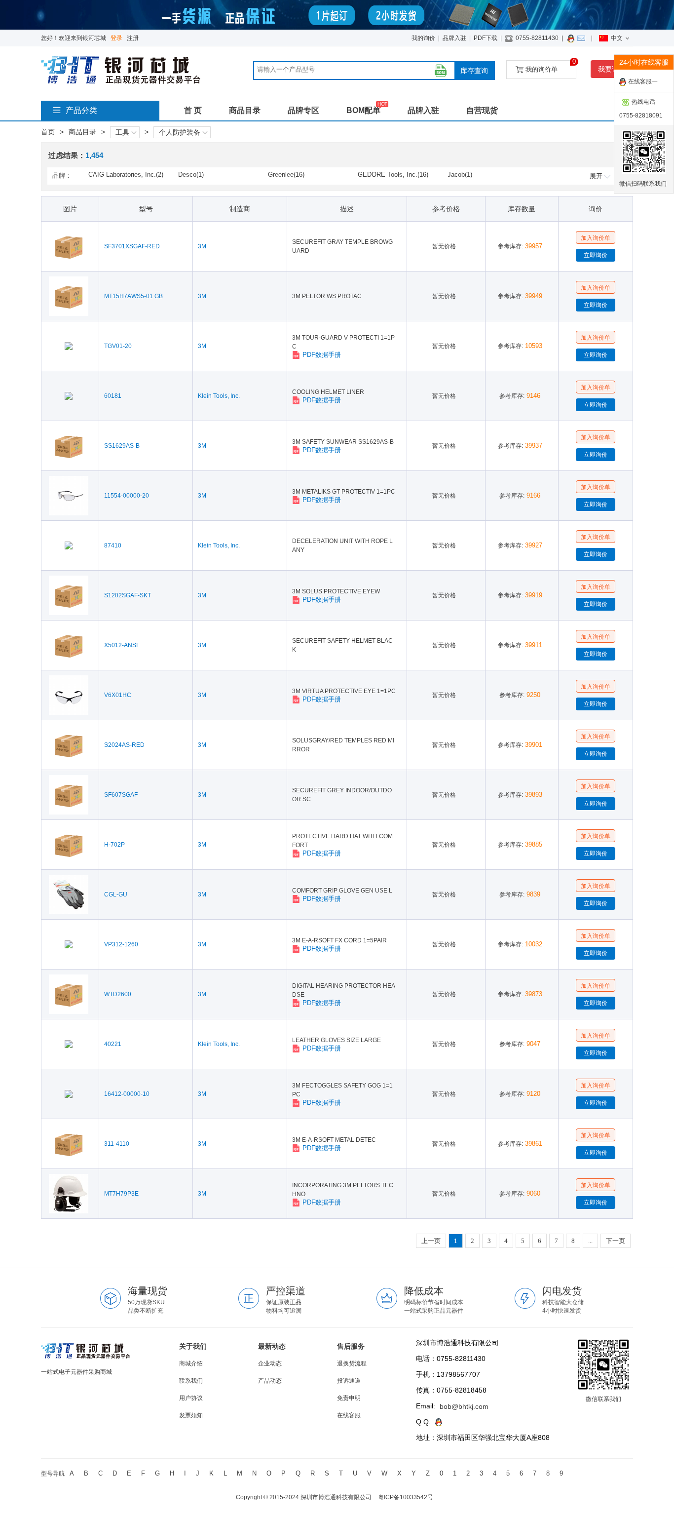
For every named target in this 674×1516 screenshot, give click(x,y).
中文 (617, 38)
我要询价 (612, 69)
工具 (122, 132)
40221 (112, 1044)
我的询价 (423, 38)
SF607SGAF (121, 794)
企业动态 (270, 1363)
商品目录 (245, 110)
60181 (112, 395)
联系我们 (191, 1380)
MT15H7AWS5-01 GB (133, 296)
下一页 (615, 1240)
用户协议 (191, 1398)
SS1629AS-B (122, 445)
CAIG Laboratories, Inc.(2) (125, 174)
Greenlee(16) (286, 174)
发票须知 (191, 1415)
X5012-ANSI (121, 645)
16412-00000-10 (127, 1093)
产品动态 (270, 1380)
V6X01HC (117, 695)
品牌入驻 (454, 38)
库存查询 (474, 71)
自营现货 (482, 110)
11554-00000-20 (126, 495)
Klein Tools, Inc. (219, 395)
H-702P (114, 844)
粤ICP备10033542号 (405, 1497)
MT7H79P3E (121, 1193)
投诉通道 (349, 1380)
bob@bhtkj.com (464, 1406)
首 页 (193, 110)
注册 (133, 38)
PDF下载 (485, 38)
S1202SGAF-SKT (127, 595)
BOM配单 (363, 110)
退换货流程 (352, 1363)
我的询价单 (550, 66)
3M (202, 246)
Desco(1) (191, 174)
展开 (596, 176)
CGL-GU (115, 894)
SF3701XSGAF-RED (132, 246)
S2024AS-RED (124, 744)
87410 (112, 545)
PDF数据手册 (321, 354)
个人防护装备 (179, 132)
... (590, 1240)
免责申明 (349, 1398)
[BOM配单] (441, 70)
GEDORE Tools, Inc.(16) (393, 174)
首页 (48, 132)
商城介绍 (191, 1363)
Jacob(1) (460, 174)
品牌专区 (303, 110)
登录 (116, 38)
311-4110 (116, 1143)
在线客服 (349, 1415)
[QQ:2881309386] (572, 38)
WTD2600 (117, 994)
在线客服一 (643, 81)
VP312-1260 (121, 944)
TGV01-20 (118, 346)
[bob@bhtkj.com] (582, 38)
